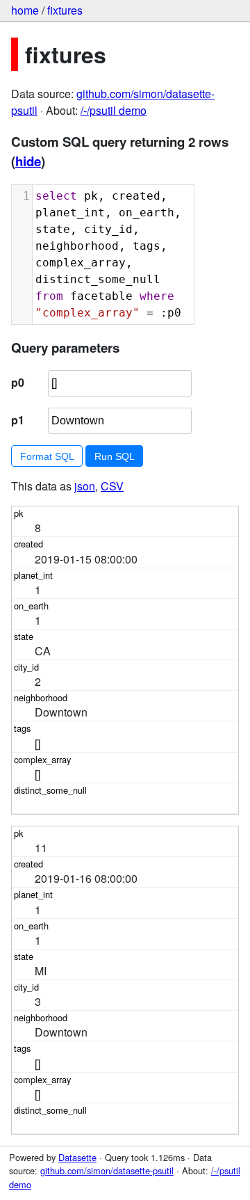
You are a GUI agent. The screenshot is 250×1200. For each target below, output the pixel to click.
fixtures (65, 10)
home (25, 10)
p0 (17, 382)
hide (28, 161)
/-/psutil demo (114, 110)
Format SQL (47, 456)
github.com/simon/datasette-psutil (107, 1170)
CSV (112, 486)
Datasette (77, 1157)
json (84, 486)
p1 (17, 420)
